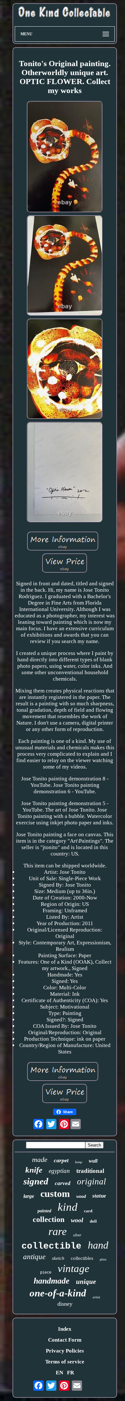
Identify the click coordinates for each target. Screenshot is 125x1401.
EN (59, 1373)
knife (33, 1169)
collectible (51, 1246)
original (91, 1181)
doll (93, 1221)
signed (35, 1181)
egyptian (59, 1170)
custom (55, 1193)
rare (57, 1231)
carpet (61, 1160)
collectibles (82, 1258)
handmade (52, 1280)
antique (34, 1257)
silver (77, 1235)
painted (44, 1210)
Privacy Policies (65, 1351)
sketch (58, 1258)
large (28, 1196)
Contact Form (64, 1340)
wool (77, 1220)
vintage (73, 1268)
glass (103, 1259)
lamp (78, 1162)
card (88, 1210)
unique (86, 1281)
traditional (90, 1170)
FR (70, 1373)
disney (64, 1304)
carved (63, 1183)
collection (48, 1219)
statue (99, 1196)
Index (64, 1329)
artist (96, 1297)
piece (45, 1272)
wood (81, 1196)
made (39, 1160)
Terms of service (64, 1362)
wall (93, 1161)
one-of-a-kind (57, 1293)
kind (68, 1207)
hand (98, 1245)
